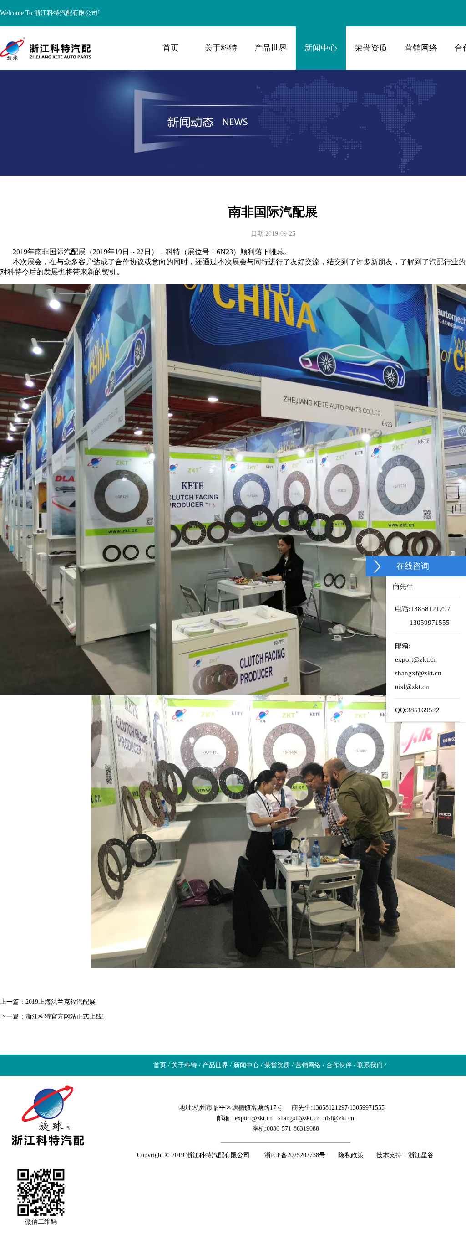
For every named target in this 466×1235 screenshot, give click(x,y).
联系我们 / (370, 1065)
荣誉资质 (371, 47)
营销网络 (421, 47)
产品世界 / (216, 1065)
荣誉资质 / (278, 1065)
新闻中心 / (247, 1065)
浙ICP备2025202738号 (294, 1155)
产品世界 (270, 47)
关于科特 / (185, 1065)
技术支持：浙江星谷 (405, 1155)
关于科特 (220, 47)
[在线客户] (377, 566)
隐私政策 (351, 1155)
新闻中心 (320, 47)
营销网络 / (309, 1065)
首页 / (161, 1065)
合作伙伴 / (339, 1065)
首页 (170, 47)
